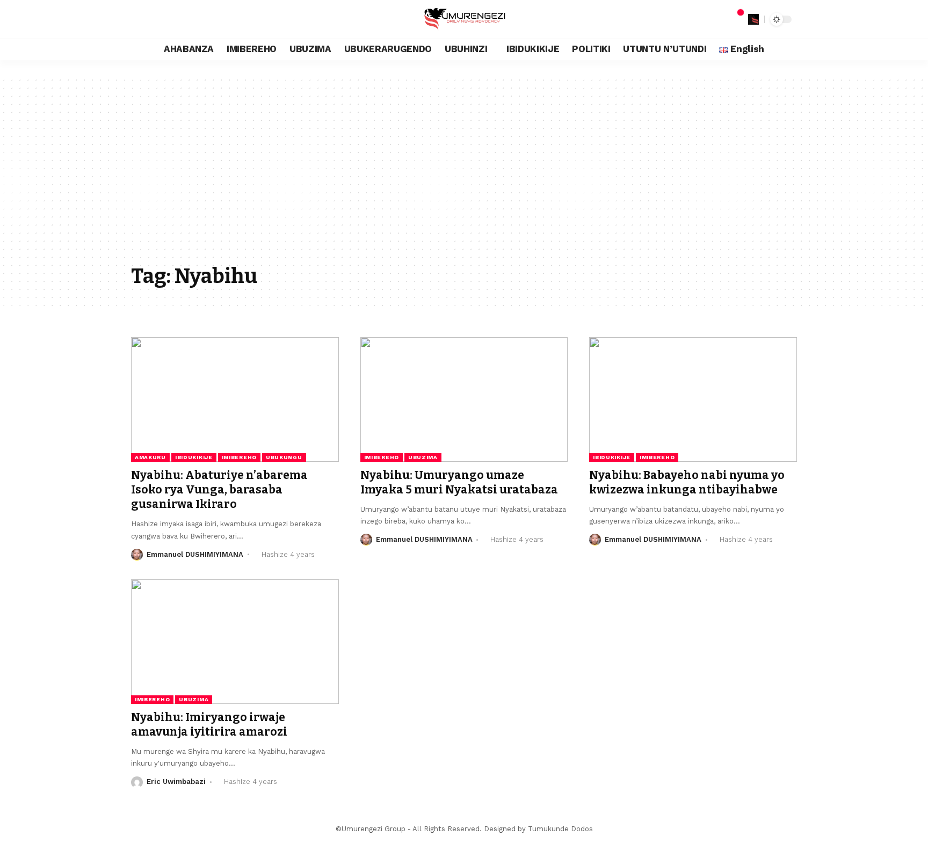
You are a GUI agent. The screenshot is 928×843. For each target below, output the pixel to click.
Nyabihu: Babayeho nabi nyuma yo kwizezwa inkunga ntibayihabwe (687, 482)
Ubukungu (284, 457)
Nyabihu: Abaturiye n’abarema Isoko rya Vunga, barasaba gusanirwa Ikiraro (219, 490)
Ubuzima (423, 457)
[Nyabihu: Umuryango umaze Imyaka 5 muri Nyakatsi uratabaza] (464, 399)
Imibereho (239, 457)
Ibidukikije (194, 457)
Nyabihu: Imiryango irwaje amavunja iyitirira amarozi (209, 724)
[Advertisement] (464, 178)
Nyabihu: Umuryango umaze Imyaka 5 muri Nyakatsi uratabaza (459, 482)
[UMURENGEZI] (464, 19)
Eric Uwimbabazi (176, 781)
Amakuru (150, 457)
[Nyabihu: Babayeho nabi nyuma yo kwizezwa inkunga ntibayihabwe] (693, 399)
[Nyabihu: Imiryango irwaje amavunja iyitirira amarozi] (235, 641)
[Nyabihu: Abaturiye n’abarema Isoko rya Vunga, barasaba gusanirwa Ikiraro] (235, 399)
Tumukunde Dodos (560, 829)
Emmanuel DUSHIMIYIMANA (195, 554)
